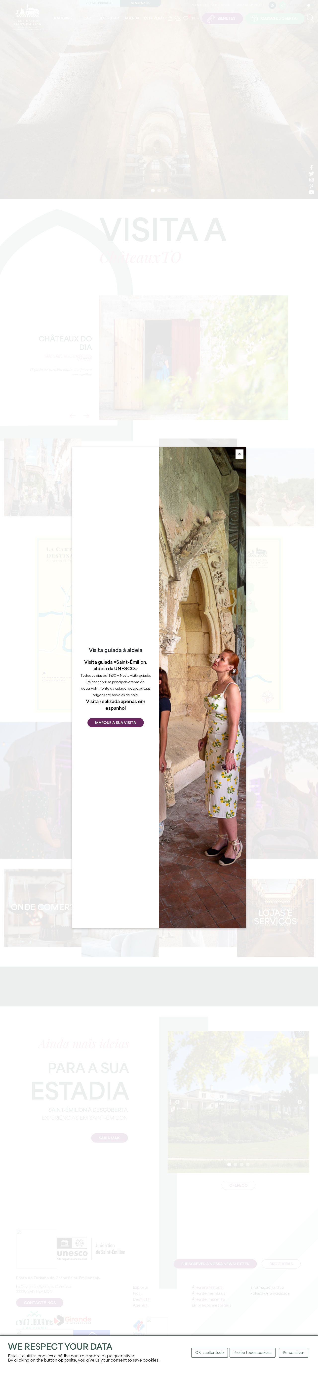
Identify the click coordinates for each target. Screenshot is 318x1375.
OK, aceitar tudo (209, 1353)
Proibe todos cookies (253, 1353)
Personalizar (293, 1353)
